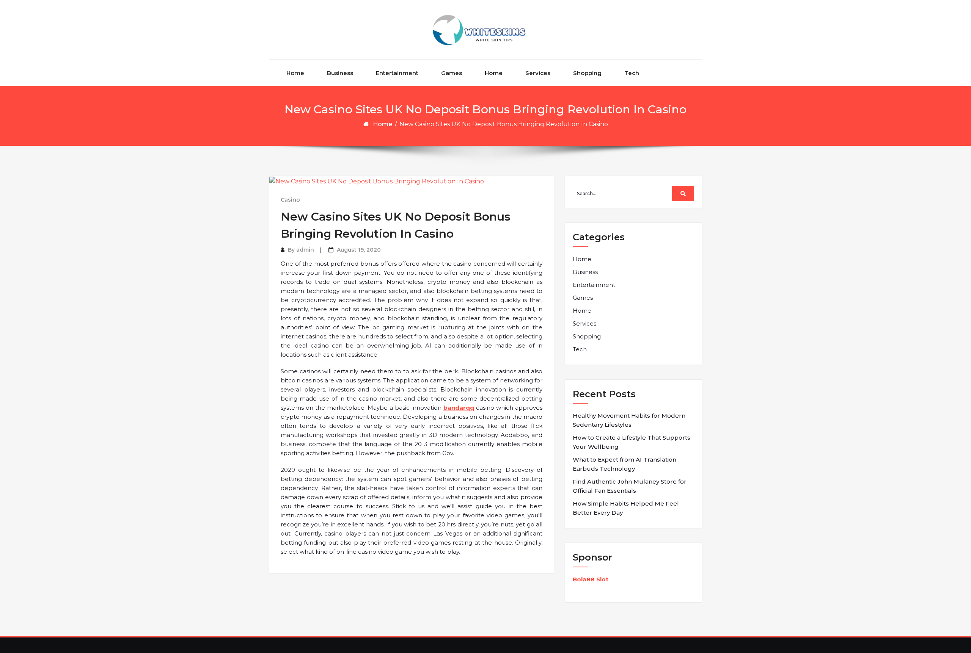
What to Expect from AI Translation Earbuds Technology (624, 464)
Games (451, 73)
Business (340, 73)
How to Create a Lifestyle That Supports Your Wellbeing (631, 442)
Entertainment (397, 73)
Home (295, 73)
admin (305, 249)
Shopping (587, 73)
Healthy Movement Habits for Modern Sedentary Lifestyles (629, 420)
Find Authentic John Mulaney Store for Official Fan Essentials (630, 486)
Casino (290, 199)
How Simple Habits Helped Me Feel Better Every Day (626, 508)
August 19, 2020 (359, 249)
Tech (631, 73)
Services (537, 73)
